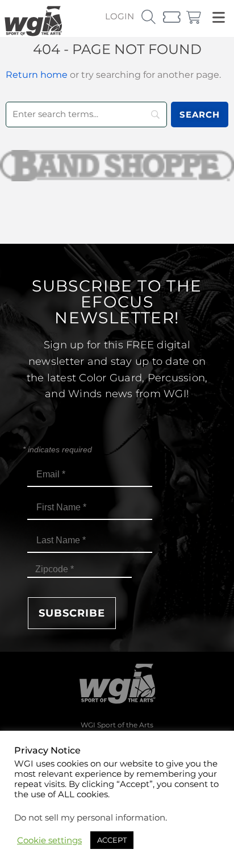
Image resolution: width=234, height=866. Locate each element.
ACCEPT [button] (112, 839)
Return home (37, 74)
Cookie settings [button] (49, 840)
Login (119, 16)
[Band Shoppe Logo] (117, 165)
